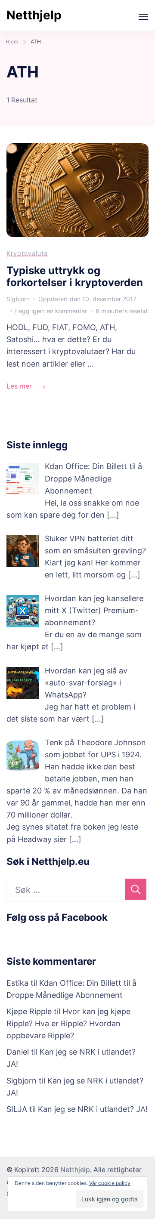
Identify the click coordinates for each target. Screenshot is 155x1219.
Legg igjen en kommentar (51, 312)
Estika (17, 983)
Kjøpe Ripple (29, 1011)
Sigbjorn (21, 1080)
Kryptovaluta (27, 253)
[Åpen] (143, 17)
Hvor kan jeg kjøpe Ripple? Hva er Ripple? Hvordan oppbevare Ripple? (68, 1023)
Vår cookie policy (109, 1183)
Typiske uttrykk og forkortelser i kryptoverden (74, 276)
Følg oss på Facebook (57, 917)
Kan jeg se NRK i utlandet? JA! (93, 1109)
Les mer (19, 386)
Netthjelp (34, 15)
